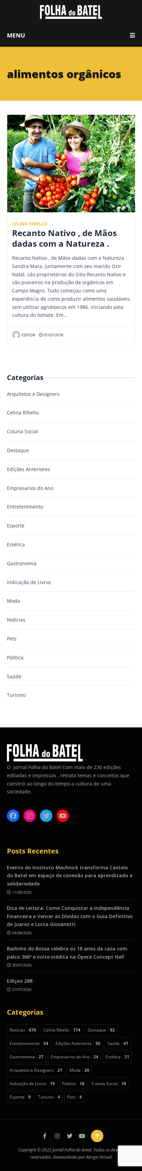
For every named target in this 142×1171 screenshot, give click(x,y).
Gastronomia (22, 563)
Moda (13, 601)
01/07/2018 (53, 334)
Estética (16, 544)
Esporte (15, 525)
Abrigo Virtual (99, 1157)
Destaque (18, 450)
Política (15, 657)
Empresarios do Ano (30, 488)
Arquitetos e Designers (33, 394)
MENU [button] (16, 35)
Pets (12, 638)
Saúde (14, 676)
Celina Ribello (29, 224)
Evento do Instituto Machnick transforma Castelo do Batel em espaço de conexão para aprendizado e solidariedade (69, 875)
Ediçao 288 (19, 981)
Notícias (16, 619)
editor (28, 334)
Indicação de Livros (29, 582)
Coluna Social (22, 431)
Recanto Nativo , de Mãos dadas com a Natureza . (64, 238)
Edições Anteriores (28, 469)
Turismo (16, 695)
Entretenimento (25, 506)
